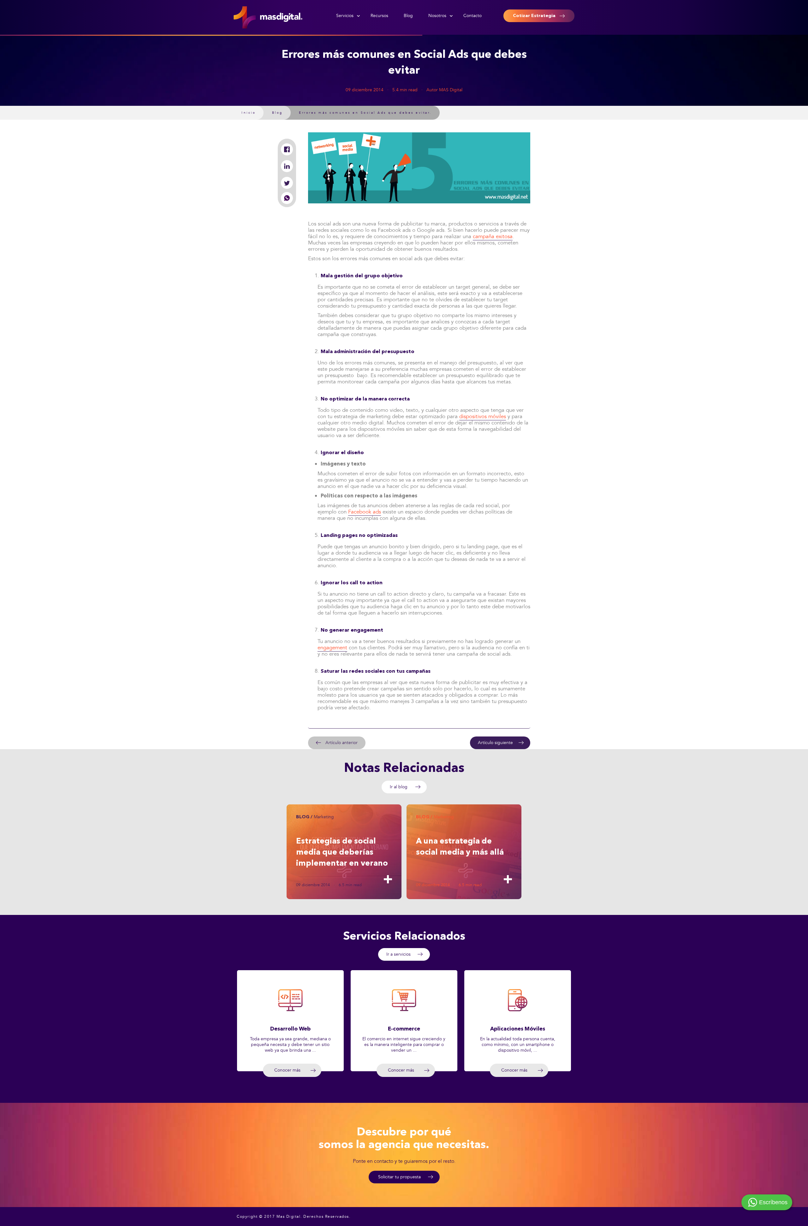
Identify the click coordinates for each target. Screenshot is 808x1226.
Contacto (472, 16)
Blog (408, 16)
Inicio (248, 113)
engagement (332, 647)
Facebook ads (364, 511)
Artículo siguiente (495, 743)
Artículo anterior (341, 743)
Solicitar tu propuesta (399, 1177)
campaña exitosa (493, 236)
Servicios (345, 16)
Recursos (379, 16)
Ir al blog (398, 787)
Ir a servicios (398, 954)
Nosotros (437, 16)
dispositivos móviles (482, 416)
